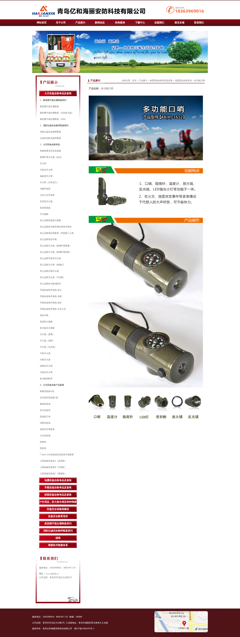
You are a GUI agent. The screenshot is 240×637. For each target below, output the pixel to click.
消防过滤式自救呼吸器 (50, 132)
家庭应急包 (45, 404)
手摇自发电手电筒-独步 (51, 302)
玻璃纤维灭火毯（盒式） (51, 157)
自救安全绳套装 (47, 429)
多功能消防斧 (46, 378)
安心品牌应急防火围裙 (50, 220)
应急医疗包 (45, 416)
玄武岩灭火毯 (46, 201)
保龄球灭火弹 (46, 176)
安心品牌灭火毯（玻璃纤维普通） (56, 245)
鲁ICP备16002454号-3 (84, 628)
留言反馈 (179, 22)
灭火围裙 (44, 214)
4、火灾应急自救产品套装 (52, 385)
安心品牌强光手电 (48, 239)
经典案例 (120, 22)
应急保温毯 (45, 208)
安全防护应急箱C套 (49, 397)
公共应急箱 (45, 435)
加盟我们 (159, 22)
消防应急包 (45, 423)
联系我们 (199, 22)
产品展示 (80, 22)
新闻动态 (100, 22)
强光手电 (44, 315)
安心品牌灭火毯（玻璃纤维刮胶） (56, 252)
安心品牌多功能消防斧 (50, 283)
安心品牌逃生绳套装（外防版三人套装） (59, 233)
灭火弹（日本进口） (49, 182)
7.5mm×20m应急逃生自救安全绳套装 (57, 454)
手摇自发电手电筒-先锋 (51, 296)
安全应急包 (45, 410)
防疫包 (43, 448)
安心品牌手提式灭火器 (50, 258)
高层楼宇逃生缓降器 (49, 106)
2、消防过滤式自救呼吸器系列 (54, 125)
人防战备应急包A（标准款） (53, 461)
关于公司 (61, 22)
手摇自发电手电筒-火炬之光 (53, 309)
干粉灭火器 (45, 353)
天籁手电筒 (45, 189)
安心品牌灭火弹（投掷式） (52, 264)
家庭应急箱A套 (47, 391)
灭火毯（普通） (47, 334)
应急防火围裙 (46, 321)
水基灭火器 (45, 359)
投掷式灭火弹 (46, 366)
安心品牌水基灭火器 (49, 271)
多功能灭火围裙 (47, 328)
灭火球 (43, 163)
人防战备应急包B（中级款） (53, 467)
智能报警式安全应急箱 (50, 151)
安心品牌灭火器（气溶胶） (52, 277)
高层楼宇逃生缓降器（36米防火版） (57, 113)
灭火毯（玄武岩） (48, 347)
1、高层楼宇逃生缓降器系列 (53, 100)
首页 (134, 80)
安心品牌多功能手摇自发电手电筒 (56, 227)
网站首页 (42, 22)
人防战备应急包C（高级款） (53, 473)
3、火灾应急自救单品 (50, 144)
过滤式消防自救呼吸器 (50, 138)
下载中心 (140, 22)
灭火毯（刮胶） (47, 340)
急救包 (43, 442)
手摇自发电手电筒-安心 (51, 290)
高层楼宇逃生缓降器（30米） (53, 119)
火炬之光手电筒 (47, 195)
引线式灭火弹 (46, 170)
